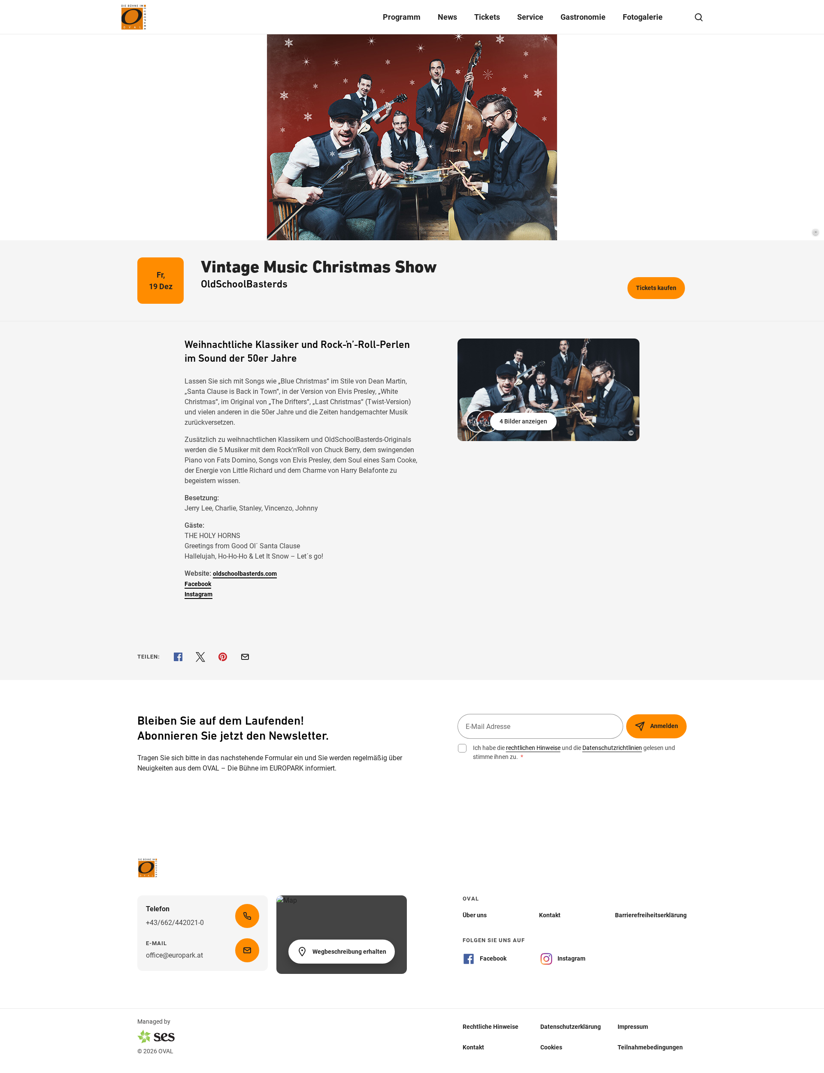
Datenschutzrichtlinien (612, 747)
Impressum (633, 1026)
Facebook (198, 583)
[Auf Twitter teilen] (200, 656)
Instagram (198, 594)
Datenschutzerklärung (570, 1026)
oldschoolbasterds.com (245, 573)
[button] (512, 421)
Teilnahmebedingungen (650, 1046)
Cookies (551, 1046)
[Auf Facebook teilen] (178, 656)
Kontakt (473, 1046)
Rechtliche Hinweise (490, 1026)
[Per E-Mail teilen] (245, 656)
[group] (548, 390)
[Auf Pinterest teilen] (222, 656)
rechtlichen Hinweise (533, 747)
